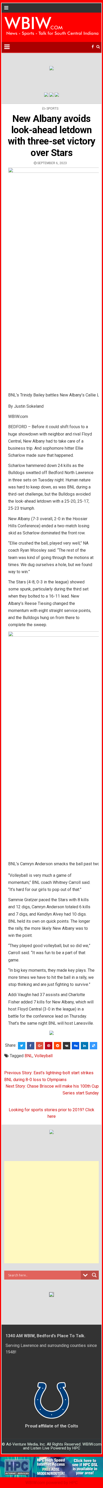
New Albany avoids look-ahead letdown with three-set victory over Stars (51, 135)
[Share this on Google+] (39, 1045)
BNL (28, 1055)
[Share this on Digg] (75, 1045)
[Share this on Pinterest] (48, 1045)
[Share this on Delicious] (93, 1045)
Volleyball (43, 1055)
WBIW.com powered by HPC (51, 1482)
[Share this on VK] (66, 1045)
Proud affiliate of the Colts (51, 1425)
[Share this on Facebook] (30, 1045)
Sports (52, 108)
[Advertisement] (51, 1212)
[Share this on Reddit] (57, 1045)
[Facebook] (93, 47)
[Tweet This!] (21, 1045)
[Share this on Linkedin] (84, 1045)
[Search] (98, 47)
